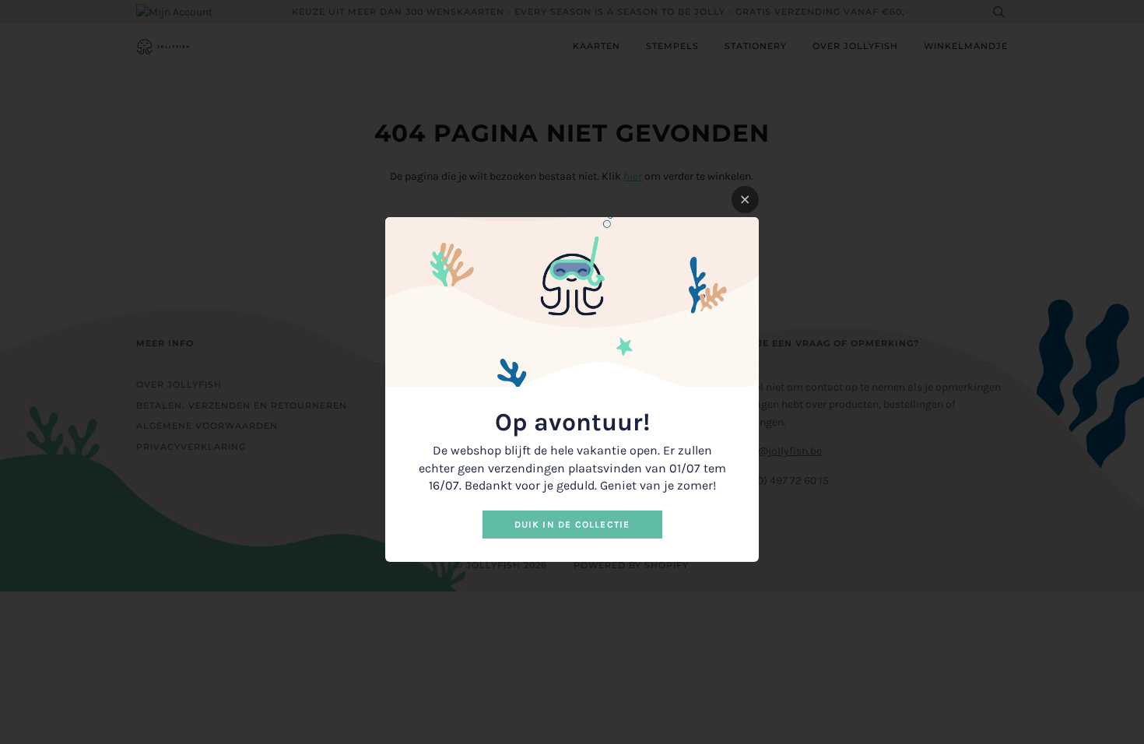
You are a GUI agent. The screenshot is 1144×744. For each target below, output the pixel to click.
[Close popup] (745, 199)
